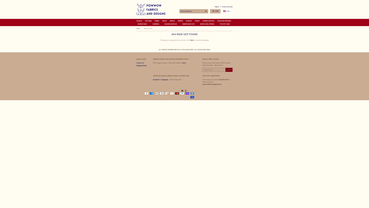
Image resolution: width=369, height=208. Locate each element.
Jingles (172, 21)
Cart (217, 11)
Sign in (217, 6)
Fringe (197, 21)
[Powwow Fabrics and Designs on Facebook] (182, 91)
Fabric (157, 21)
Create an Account (227, 6)
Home (138, 28)
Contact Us (140, 63)
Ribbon (180, 21)
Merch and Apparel (207, 24)
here (192, 40)
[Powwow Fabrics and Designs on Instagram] (186, 91)
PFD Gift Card (225, 24)
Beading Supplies (171, 24)
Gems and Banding (224, 21)
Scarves (189, 21)
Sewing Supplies (208, 21)
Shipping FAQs (141, 65)
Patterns (148, 21)
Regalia (139, 21)
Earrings (156, 24)
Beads (164, 21)
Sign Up (229, 70)
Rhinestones (142, 24)
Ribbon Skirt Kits (188, 24)
